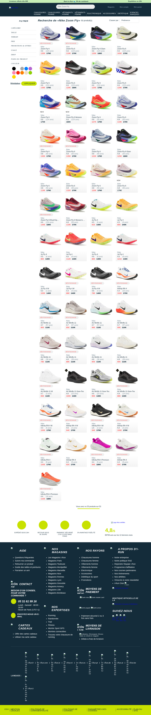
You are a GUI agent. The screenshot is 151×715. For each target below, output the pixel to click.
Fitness (51, 625)
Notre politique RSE (123, 561)
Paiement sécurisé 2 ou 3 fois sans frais (92, 617)
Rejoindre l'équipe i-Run (125, 564)
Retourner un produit (24, 564)
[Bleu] (26, 68)
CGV (6, 709)
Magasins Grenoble (56, 583)
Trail (50, 622)
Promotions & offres (21, 46)
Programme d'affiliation (124, 567)
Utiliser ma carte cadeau (25, 637)
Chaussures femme (89, 561)
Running (51, 615)
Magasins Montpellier (57, 567)
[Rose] (14, 73)
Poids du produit (19, 59)
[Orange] (22, 73)
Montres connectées (57, 631)
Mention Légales (15, 710)
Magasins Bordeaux (57, 593)
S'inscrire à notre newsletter (126, 580)
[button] (21, 529)
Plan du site (137, 710)
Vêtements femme (89, 567)
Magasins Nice (54, 574)
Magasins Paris (55, 561)
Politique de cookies (70, 710)
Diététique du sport (89, 577)
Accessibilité (124, 709)
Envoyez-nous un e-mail (28, 615)
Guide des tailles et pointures (28, 567)
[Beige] (26, 73)
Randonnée (53, 619)
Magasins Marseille (56, 570)
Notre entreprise (121, 557)
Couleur (15, 63)
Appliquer (29, 83)
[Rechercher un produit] (92, 6)
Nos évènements (121, 574)
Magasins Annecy (56, 586)
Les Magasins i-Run (57, 557)
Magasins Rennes (56, 577)
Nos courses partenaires (125, 570)
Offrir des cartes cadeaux (26, 634)
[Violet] (30, 68)
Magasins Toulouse (56, 564)
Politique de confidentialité (39, 710)
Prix (13, 41)
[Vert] (30, 73)
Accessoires (86, 574)
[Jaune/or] (14, 77)
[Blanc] (18, 68)
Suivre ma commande (24, 561)
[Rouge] (18, 73)
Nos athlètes (119, 577)
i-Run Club (119, 583)
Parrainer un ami (22, 570)
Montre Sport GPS (56, 628)
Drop (13, 55)
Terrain (14, 37)
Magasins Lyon (54, 580)
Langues (16, 676)
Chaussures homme (90, 557)
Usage (14, 50)
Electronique (86, 570)
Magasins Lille (54, 590)
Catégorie (16, 28)
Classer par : (114, 20)
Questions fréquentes (24, 557)
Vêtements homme (89, 564)
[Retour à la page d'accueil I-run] (19, 10)
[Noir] (14, 68)
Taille (14, 32)
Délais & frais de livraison (92, 639)
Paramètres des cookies (97, 710)
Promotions (86, 580)
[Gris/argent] (22, 68)
